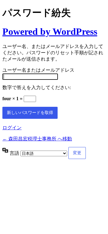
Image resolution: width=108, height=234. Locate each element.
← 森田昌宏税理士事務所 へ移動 (37, 138)
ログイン (12, 127)
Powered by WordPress (49, 31)
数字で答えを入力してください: (36, 87)
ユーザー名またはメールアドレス (38, 70)
